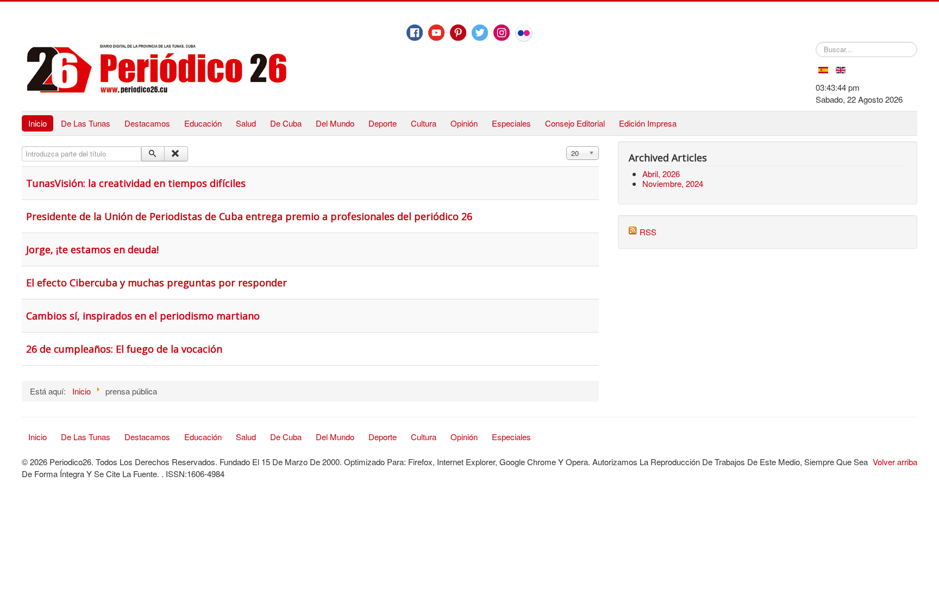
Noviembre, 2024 (672, 183)
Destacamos (147, 123)
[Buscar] (153, 153)
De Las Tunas (85, 123)
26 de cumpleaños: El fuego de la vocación (124, 348)
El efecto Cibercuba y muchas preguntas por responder (156, 282)
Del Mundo (335, 123)
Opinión (464, 123)
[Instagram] (501, 32)
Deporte (382, 123)
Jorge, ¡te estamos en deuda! (92, 249)
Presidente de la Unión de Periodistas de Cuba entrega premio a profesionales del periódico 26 (249, 216)
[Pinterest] (458, 32)
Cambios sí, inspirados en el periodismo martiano (143, 315)
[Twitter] (480, 32)
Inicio (37, 123)
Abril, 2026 (661, 173)
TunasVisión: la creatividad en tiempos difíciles (136, 183)
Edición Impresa (648, 123)
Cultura (423, 123)
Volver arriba (895, 461)
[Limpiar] (175, 153)
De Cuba (286, 123)
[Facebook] (414, 32)
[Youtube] (436, 32)
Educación (203, 123)
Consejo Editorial (575, 123)
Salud (246, 123)
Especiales (511, 123)
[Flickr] (524, 33)
